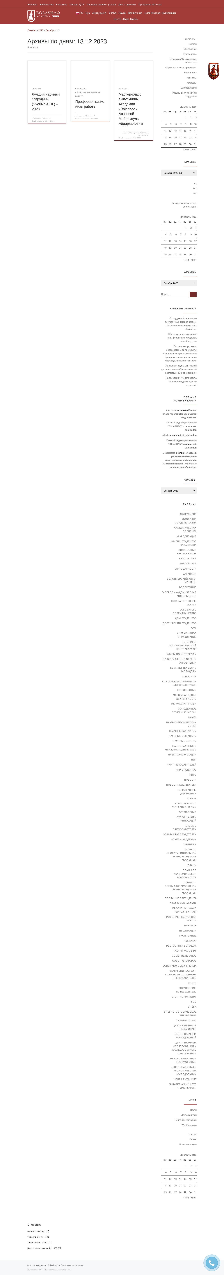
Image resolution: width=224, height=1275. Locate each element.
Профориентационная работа (89, 104)
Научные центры (185, 740)
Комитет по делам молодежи (183, 669)
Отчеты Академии (184, 839)
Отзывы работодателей (180, 834)
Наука (192, 717)
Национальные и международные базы (181, 747)
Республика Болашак (181, 945)
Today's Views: (36, 1237)
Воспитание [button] (135, 13)
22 (185, 137)
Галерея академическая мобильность (184, 204)
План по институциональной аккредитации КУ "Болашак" (182, 855)
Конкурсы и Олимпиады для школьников (179, 683)
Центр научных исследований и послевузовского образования (184, 1048)
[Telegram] (213, 71)
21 (180, 137)
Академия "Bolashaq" (42, 118)
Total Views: (34, 1243)
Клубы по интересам (182, 654)
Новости (192, 43)
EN (195, 193)
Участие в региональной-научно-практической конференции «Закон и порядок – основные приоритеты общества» (180, 460)
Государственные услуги (184, 602)
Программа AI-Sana (183, 903)
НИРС (193, 774)
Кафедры (192, 82)
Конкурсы (189, 676)
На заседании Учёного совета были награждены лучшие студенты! (181, 381)
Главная (31, 30)
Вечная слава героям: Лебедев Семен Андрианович (180, 413)
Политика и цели (188, 1144)
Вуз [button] (87, 13)
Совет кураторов (184, 960)
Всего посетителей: (39, 1248)
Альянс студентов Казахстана (184, 543)
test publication (188, 435)
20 (175, 137)
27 (175, 144)
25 (165, 144)
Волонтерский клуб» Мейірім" (182, 580)
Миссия (192, 1134)
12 (170, 130)
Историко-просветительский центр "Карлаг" (183, 645)
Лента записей (189, 1114)
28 (180, 144)
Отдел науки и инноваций (186, 818)
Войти (193, 1109)
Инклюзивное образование (187, 634)
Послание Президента (181, 898)
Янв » (194, 149)
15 (185, 130)
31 (195, 144)
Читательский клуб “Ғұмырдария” (183, 1086)
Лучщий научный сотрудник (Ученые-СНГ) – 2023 (46, 101)
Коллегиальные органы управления (180, 660)
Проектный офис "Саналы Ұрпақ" (184, 910)
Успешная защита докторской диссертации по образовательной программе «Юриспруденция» (179, 369)
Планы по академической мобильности (185, 874)
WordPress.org (189, 1125)
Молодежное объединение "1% (184, 710)
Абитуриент (188, 514)
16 (190, 130)
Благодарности (189, 87)
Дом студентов (186, 618)
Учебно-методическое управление (180, 1013)
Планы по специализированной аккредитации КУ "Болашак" (181, 888)
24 (195, 137)
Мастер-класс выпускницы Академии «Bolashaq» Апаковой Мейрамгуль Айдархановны (131, 109)
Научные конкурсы (183, 730)
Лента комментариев (186, 1119)
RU (195, 188)
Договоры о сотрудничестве (185, 611)
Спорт (192, 982)
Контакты (192, 77)
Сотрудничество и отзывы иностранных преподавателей (181, 974)
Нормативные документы (187, 791)
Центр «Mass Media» (126, 19)
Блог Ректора (152, 13)
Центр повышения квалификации (183, 1060)
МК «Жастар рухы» (184, 703)
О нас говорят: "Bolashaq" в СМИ (184, 805)
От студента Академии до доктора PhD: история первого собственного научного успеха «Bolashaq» (181, 324)
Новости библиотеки (181, 784)
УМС (194, 1001)
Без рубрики (188, 558)
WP (40, 1269)
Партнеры (190, 844)
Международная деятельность (185, 696)
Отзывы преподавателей (185, 827)
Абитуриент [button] (99, 13)
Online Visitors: (36, 1231)
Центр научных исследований (186, 1035)
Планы (192, 865)
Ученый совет (186, 1020)
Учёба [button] (112, 13)
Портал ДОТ (190, 38)
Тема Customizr (64, 1269)
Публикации (188, 930)
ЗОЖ (194, 628)
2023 (40, 30)
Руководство (190, 53)
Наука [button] (122, 13)
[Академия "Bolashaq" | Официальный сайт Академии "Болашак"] (43, 15)
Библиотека (190, 72)
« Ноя (186, 149)
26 (170, 144)
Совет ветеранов (184, 955)
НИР (194, 759)
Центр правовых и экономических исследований (184, 1070)
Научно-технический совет (181, 724)
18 (165, 137)
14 (180, 130)
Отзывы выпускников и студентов (184, 94)
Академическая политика (185, 529)
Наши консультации (182, 754)
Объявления (190, 48)
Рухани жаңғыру (185, 950)
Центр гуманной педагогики (185, 1027)
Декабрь (50, 30)
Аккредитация (186, 536)
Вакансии (190, 573)
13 (175, 130)
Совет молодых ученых (179, 965)
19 (170, 137)
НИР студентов (186, 769)
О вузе (192, 798)
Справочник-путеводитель (186, 989)
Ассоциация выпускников (187, 551)
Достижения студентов (180, 623)
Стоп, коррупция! (184, 996)
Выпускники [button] (169, 13)
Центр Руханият (185, 1079)
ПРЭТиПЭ (190, 925)
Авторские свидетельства (186, 520)
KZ (195, 183)
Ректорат (190, 940)
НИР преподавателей (182, 764)
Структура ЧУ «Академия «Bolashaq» (183, 60)
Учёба (192, 1006)
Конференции (187, 689)
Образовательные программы (181, 67)
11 (165, 130)
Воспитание (188, 587)
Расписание (188, 935)
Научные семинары (183, 735)
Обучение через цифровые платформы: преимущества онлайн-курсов (182, 337)
